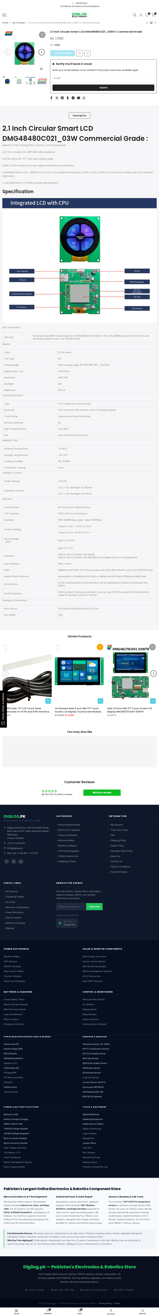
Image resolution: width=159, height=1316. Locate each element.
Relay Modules (90, 1014)
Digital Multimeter (91, 1114)
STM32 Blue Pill (11, 1068)
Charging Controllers (14, 1024)
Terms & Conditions (120, 866)
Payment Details (119, 872)
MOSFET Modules (12, 966)
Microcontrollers (66, 840)
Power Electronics (15, 912)
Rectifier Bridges (12, 956)
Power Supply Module (14, 1167)
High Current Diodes (14, 971)
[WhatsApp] (21, 861)
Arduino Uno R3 (11, 1044)
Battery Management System (18, 1162)
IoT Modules (88, 1004)
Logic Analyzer (90, 1133)
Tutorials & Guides (15, 896)
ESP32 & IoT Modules (69, 830)
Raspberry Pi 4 (11, 1063)
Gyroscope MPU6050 (93, 1087)
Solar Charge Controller (15, 1147)
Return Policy (117, 845)
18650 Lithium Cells (13, 1124)
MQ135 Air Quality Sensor (95, 1063)
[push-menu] (4, 15)
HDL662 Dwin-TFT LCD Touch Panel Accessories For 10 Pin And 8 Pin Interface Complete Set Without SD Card (25, 710)
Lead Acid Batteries (13, 1014)
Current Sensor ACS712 (94, 1082)
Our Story (10, 902)
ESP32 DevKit (10, 1053)
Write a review (102, 792)
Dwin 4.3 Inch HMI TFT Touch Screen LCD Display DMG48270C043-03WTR (129, 710)
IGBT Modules (10, 961)
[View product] (153, 701)
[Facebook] (6, 861)
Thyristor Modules (12, 976)
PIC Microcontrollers (13, 1077)
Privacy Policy (105, 1303)
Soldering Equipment (93, 1119)
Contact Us (116, 861)
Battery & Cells (11, 1114)
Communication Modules (95, 1024)
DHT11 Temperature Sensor (96, 1048)
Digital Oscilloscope (92, 1128)
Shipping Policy (118, 840)
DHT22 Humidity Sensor (94, 1053)
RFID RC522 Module (92, 1096)
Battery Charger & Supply (16, 1119)
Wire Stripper (89, 1152)
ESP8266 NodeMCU (13, 1058)
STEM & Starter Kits (68, 856)
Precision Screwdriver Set (95, 1167)
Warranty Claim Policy (122, 851)
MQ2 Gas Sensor (91, 1058)
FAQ (113, 835)
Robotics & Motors (67, 845)
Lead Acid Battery (12, 1157)
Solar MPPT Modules (93, 981)
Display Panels (89, 1009)
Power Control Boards (14, 981)
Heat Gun (87, 1147)
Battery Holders (11, 1019)
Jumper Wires (89, 1143)
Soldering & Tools (67, 861)
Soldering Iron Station (93, 1124)
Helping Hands (90, 1162)
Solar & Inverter (13, 917)
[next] (42, 52)
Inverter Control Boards (94, 961)
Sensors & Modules (67, 835)
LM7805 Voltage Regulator (16, 1133)
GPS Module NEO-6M (93, 1092)
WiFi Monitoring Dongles (94, 966)
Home (5, 22)
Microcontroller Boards (94, 999)
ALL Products (18, 22)
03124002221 (81, 3)
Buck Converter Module (15, 1138)
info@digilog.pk (15, 848)
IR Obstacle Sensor (92, 1072)
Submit (103, 87)
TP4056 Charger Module (16, 1128)
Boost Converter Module (16, 1143)
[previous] (8, 52)
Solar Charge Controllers (94, 956)
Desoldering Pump (91, 1157)
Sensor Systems (90, 1019)
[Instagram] (13, 861)
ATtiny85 (8, 1082)
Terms (117, 1303)
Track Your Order (119, 830)
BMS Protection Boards (15, 1009)
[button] (87, 53)
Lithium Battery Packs (14, 999)
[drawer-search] (134, 15)
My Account (117, 824)
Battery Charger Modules (16, 1004)
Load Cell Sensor (91, 1077)
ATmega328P (10, 1072)
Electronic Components (17, 907)
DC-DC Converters (92, 976)
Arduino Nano (10, 1087)
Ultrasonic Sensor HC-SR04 (96, 1044)
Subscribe (94, 906)
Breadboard (88, 1138)
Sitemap (10, 928)
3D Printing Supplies (68, 851)
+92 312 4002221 (16, 843)
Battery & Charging (15, 923)
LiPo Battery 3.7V (12, 1152)
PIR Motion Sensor (91, 1068)
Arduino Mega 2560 (13, 1048)
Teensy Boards (11, 1092)
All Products (12, 891)
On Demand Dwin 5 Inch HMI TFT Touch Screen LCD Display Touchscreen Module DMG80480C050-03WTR (78, 710)
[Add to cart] (48, 701)
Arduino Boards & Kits (69, 824)
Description (79, 115)
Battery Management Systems (97, 971)
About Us (115, 856)
